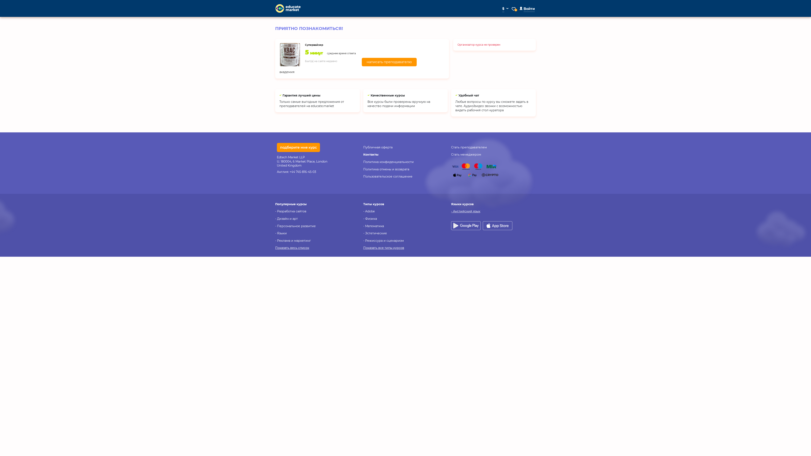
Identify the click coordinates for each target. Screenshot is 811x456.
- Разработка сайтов (290, 211)
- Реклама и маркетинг (293, 241)
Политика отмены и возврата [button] (386, 169)
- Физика (370, 219)
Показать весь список (292, 248)
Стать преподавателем (469, 147)
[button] (527, 9)
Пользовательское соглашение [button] (387, 176)
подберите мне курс (298, 147)
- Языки (281, 233)
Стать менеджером (466, 154)
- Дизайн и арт (286, 219)
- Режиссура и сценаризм (383, 241)
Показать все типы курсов (383, 248)
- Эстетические (375, 233)
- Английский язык (465, 211)
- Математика (373, 226)
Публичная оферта (378, 147)
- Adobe (369, 211)
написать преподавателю (389, 62)
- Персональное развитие (295, 226)
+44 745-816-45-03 (303, 172)
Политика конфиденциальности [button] (388, 162)
